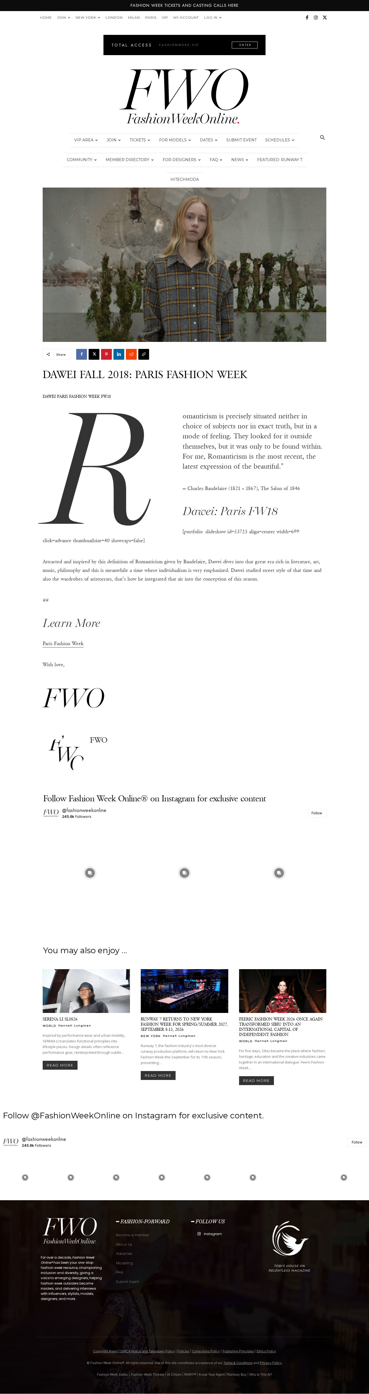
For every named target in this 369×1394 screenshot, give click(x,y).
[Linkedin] (118, 354)
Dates (206, 140)
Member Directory (127, 159)
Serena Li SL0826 (60, 1019)
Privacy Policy (271, 1363)
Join (61, 17)
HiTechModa (184, 179)
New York (86, 17)
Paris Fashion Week (63, 643)
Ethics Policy (266, 1351)
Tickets (138, 140)
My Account (186, 17)
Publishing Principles (238, 1351)
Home (46, 17)
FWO (99, 740)
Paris (150, 17)
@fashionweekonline (84, 810)
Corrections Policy (206, 1351)
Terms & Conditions (238, 1363)
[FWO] (66, 753)
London (114, 17)
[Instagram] (316, 17)
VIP (165, 17)
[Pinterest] (106, 354)
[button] (322, 138)
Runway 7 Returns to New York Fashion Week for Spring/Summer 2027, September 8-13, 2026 (184, 1024)
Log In (210, 17)
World (49, 1025)
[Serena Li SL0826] (86, 991)
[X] (325, 17)
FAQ (214, 159)
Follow (316, 813)
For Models (173, 140)
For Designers (179, 159)
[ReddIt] (131, 354)
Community (79, 159)
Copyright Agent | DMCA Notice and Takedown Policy (134, 1351)
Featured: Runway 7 (280, 159)
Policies (183, 1351)
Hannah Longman (74, 1025)
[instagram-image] (90, 873)
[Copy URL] (143, 354)
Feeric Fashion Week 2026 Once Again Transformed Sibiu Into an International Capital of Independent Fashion (281, 1026)
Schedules (277, 140)
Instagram (213, 1234)
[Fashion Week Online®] (184, 97)
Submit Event (241, 140)
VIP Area (83, 140)
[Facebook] (307, 17)
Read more (60, 1065)
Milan (134, 17)
